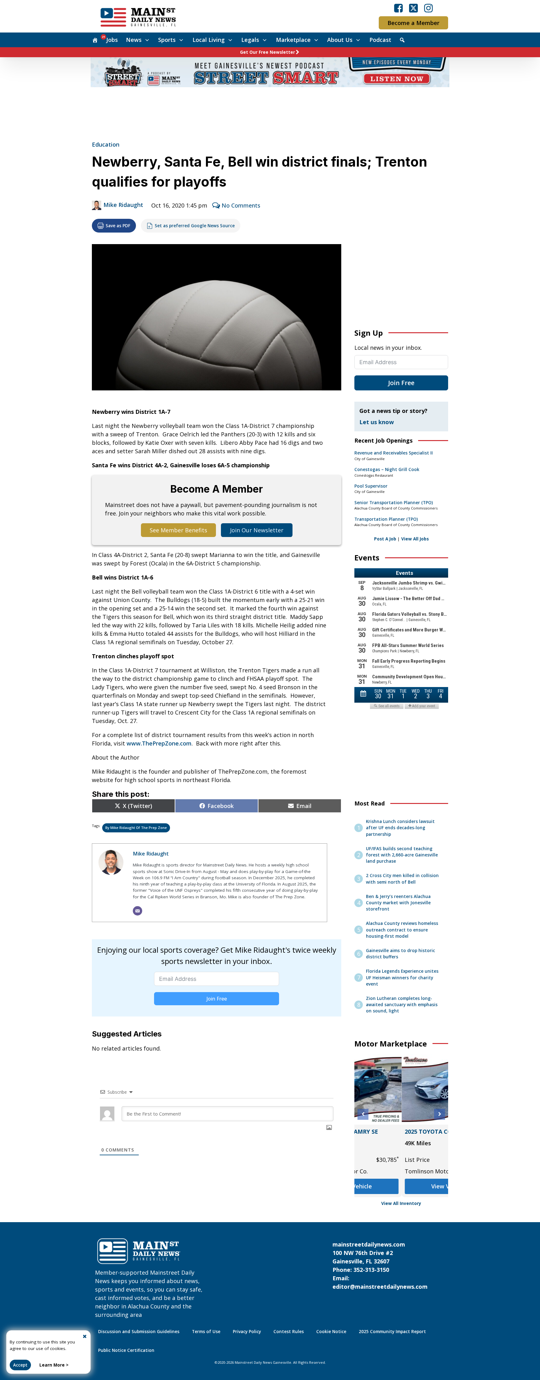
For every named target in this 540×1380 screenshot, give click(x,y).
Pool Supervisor (371, 486)
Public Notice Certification (126, 1350)
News (134, 39)
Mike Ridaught (123, 204)
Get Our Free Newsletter (267, 52)
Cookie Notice (331, 1331)
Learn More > (53, 1365)
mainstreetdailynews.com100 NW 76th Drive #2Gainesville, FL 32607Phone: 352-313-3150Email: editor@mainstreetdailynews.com (380, 1265)
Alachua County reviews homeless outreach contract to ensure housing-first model (402, 930)
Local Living (208, 39)
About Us (339, 39)
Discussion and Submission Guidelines (138, 1331)
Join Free (217, 998)
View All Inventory (401, 1203)
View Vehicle (401, 1186)
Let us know (376, 422)
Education (105, 144)
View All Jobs (415, 539)
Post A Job (385, 539)
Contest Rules (288, 1331)
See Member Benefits (178, 530)
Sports (167, 39)
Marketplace (293, 39)
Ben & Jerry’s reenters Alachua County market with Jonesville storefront (398, 903)
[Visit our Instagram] (428, 8)
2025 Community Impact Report (392, 1331)
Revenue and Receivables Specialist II (393, 453)
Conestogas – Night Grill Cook (386, 469)
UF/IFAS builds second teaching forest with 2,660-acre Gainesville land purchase (402, 855)
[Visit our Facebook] (398, 8)
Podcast (380, 39)
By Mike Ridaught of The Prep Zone (136, 827)
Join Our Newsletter (256, 530)
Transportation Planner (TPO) (386, 519)
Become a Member (413, 23)
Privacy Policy (247, 1331)
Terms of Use (206, 1331)
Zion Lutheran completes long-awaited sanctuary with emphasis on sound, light (402, 1005)
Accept (20, 1365)
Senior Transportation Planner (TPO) (393, 502)
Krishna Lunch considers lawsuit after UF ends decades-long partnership (400, 828)
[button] (363, 1114)
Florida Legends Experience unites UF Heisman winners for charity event (402, 977)
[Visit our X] (413, 8)
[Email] (137, 911)
